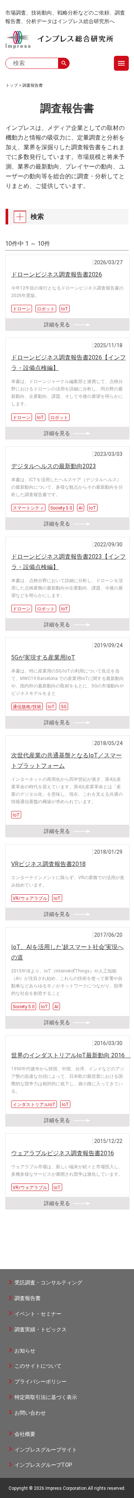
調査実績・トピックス (41, 1329)
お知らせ (25, 1351)
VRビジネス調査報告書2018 (48, 864)
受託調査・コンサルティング (48, 1282)
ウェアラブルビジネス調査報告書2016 (62, 1153)
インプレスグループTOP (43, 1465)
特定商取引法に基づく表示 (46, 1397)
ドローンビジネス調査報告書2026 (56, 274)
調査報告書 (32, 85)
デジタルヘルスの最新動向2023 (53, 466)
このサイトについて (38, 1366)
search (64, 63)
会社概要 (25, 1434)
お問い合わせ (30, 1413)
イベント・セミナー (38, 1314)
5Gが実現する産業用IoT (43, 657)
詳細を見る (57, 325)
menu (121, 63)
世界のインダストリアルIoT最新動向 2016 (71, 1055)
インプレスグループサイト (46, 1450)
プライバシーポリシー (41, 1381)
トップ (12, 85)
